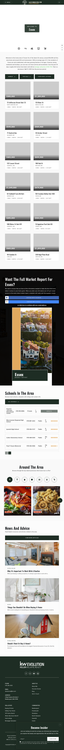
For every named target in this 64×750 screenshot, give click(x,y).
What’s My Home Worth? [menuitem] (11, 716)
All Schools (12, 401)
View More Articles (32, 537)
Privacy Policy (50, 743)
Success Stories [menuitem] (36, 689)
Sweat (39, 479)
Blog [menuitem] (33, 691)
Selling (13, 568)
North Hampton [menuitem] (36, 716)
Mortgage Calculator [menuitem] (10, 721)
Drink (17, 479)
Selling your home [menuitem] (10, 711)
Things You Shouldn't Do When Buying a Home (24, 607)
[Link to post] (32, 554)
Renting (13, 640)
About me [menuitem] (34, 686)
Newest (10, 76)
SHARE (28, 487)
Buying (9, 568)
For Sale (25, 76)
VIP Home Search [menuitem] (10, 713)
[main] (32, 330)
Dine (9, 479)
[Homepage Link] (32, 2)
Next (60, 500)
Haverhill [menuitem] (34, 718)
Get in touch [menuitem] (35, 694)
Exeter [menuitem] (33, 721)
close (60, 724)
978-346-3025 (9, 685)
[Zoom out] (62, 47)
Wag (54, 479)
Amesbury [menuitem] (34, 713)
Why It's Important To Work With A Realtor (23, 571)
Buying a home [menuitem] (9, 708)
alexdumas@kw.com (10, 691)
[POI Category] (19, 48)
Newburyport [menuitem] (35, 708)
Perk (32, 479)
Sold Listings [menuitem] (8, 718)
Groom (47, 479)
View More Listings (44, 76)
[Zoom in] (62, 45)
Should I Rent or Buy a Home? (19, 643)
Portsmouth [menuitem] (35, 711)
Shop (24, 479)
